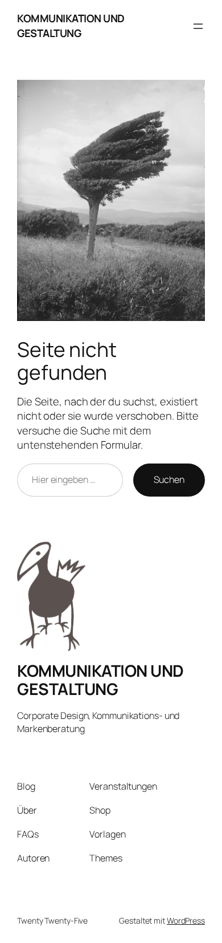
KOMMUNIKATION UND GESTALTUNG (71, 25)
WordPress (186, 920)
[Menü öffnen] (198, 26)
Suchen (169, 479)
